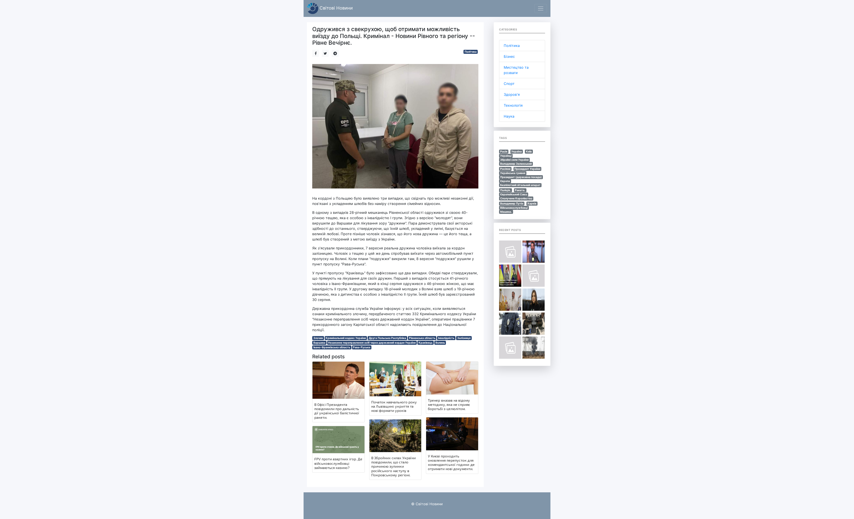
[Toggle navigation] (540, 8)
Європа (505, 181)
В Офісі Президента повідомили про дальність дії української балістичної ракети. (336, 410)
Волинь (440, 342)
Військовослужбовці (514, 207)
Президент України (527, 168)
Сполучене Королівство (516, 198)
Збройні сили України (514, 159)
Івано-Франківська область (331, 347)
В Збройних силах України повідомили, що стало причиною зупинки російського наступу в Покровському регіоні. (393, 466)
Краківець (426, 342)
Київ (529, 151)
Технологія (513, 105)
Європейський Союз (513, 194)
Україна (516, 151)
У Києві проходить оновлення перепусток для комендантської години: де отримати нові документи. (451, 462)
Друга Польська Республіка (387, 338)
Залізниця (464, 338)
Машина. (506, 211)
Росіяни (505, 168)
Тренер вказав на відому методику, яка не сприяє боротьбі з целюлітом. (449, 404)
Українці (506, 155)
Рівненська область (422, 338)
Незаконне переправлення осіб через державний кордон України (372, 342)
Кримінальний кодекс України (346, 338)
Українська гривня (512, 173)
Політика (471, 51)
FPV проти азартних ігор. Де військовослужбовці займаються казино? (338, 463)
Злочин (318, 338)
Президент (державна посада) (521, 177)
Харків (531, 203)
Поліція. (505, 190)
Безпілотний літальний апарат (520, 185)
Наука (509, 116)
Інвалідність (446, 338)
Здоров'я (512, 94)
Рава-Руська (361, 347)
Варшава (319, 342)
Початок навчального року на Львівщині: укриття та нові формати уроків (394, 406)
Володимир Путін (511, 203)
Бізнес (509, 56)
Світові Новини (335, 8)
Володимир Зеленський (516, 163)
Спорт (509, 83)
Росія (503, 151)
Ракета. (520, 190)
